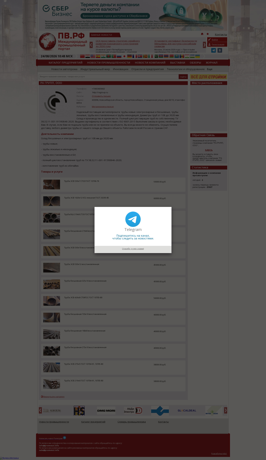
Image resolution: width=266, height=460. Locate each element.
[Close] (171, 207)
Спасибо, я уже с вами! (133, 248)
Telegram (133, 229)
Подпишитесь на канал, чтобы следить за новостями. (133, 237)
